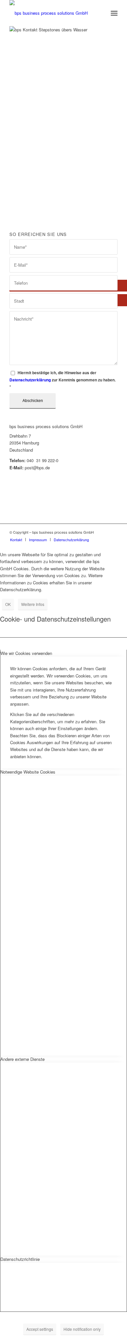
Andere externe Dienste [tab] (22, 1059)
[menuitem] (99, 13)
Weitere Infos (32, 604)
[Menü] (114, 13)
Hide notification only (82, 1329)
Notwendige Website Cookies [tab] (27, 772)
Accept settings (39, 1329)
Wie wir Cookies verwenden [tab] (26, 653)
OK (8, 604)
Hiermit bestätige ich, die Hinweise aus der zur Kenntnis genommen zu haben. (62, 380)
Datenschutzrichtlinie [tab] (20, 1259)
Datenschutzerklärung (30, 380)
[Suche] (99, 13)
